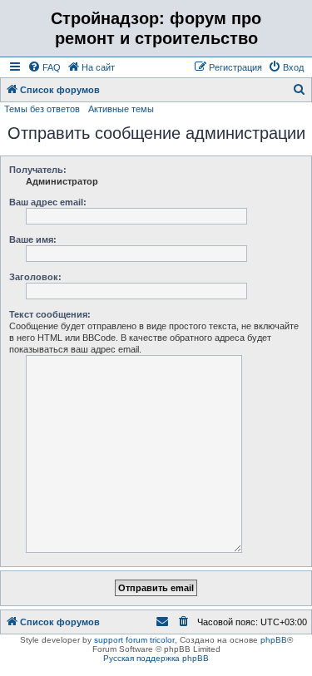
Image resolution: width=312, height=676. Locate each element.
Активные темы (121, 109)
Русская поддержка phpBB (156, 658)
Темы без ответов (42, 109)
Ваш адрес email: (48, 202)
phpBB (273, 639)
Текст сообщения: (50, 314)
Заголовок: (35, 277)
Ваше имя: (33, 239)
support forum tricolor (134, 639)
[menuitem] (44, 67)
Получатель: (38, 170)
